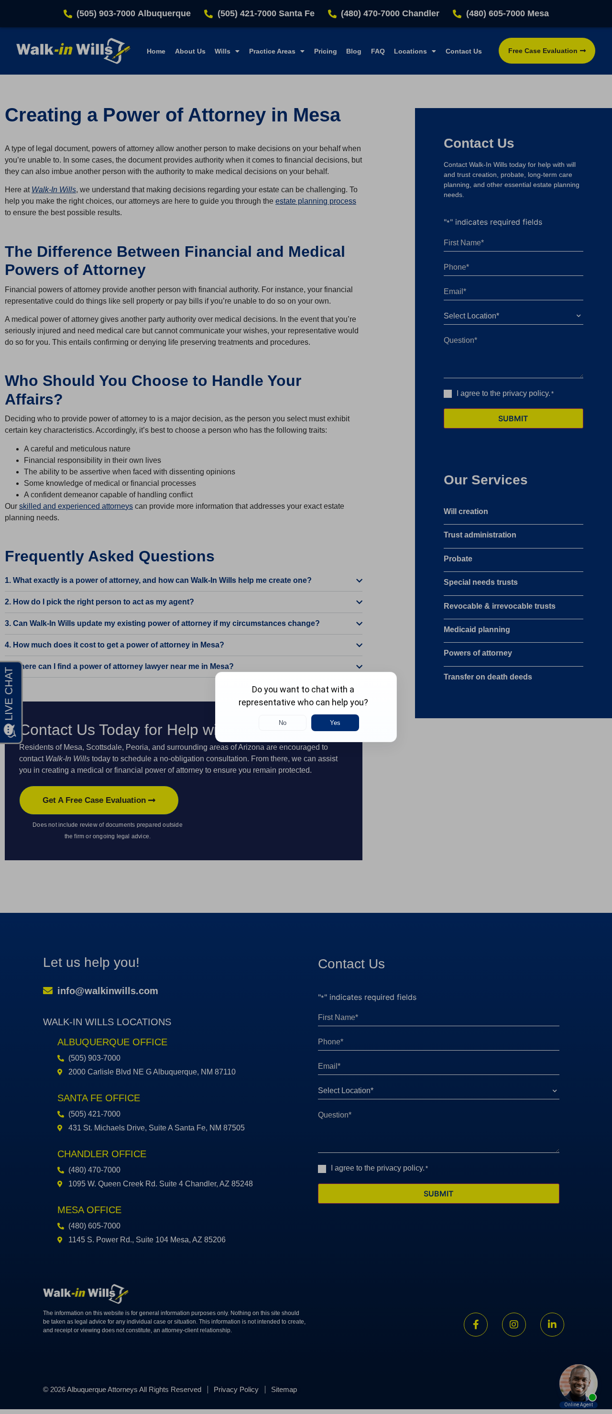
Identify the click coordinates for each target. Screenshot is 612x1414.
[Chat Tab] (306, 707)
